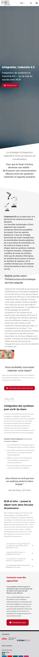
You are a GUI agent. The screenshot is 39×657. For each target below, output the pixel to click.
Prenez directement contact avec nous (21, 388)
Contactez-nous (12, 85)
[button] (22, 3)
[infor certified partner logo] (9, 638)
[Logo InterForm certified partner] (24, 640)
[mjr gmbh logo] (8, 3)
